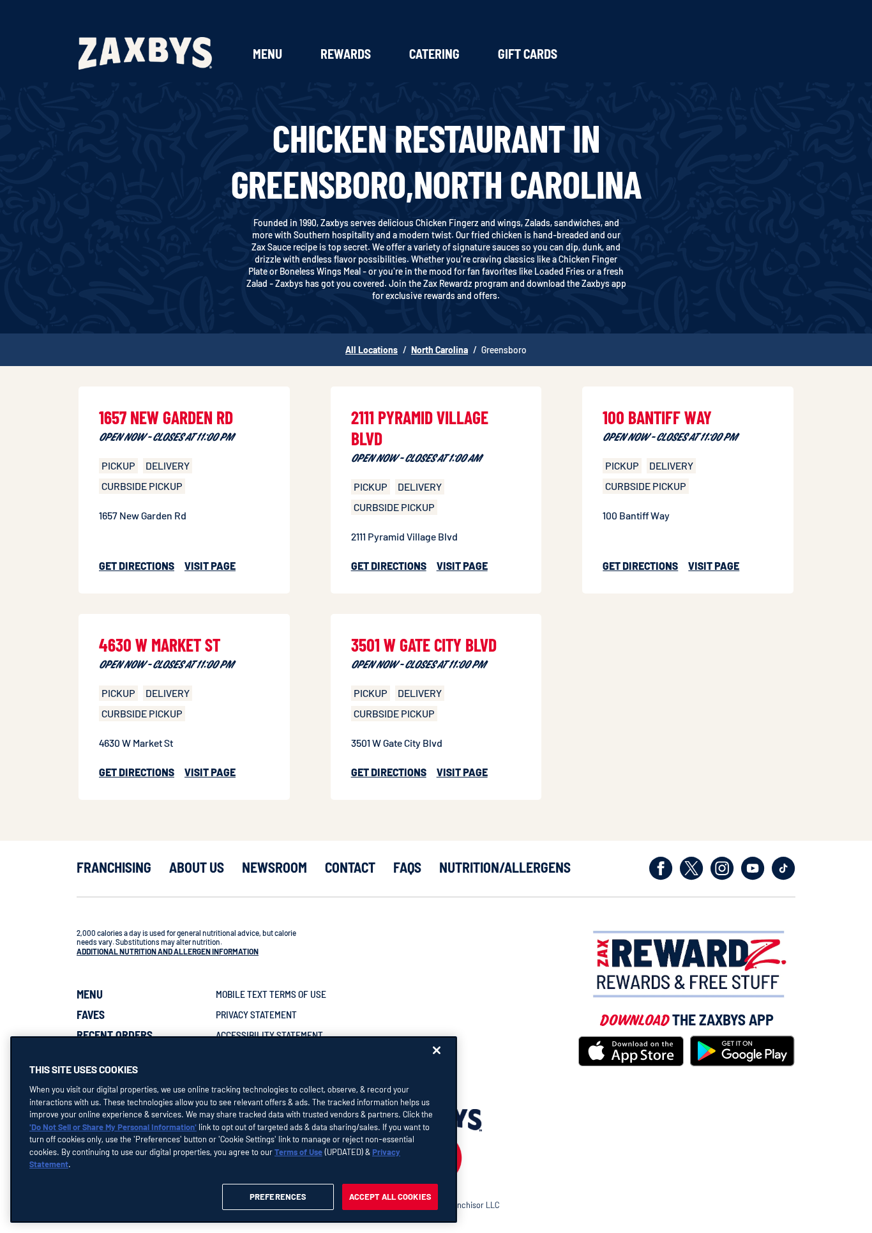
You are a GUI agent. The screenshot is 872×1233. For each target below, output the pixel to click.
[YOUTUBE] (753, 868)
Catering (434, 53)
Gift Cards (527, 53)
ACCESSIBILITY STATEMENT (269, 1035)
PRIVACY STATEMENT (256, 1014)
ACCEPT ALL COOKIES (390, 1196)
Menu (267, 53)
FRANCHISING (114, 867)
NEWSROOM (274, 867)
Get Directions (136, 566)
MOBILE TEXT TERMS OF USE (271, 994)
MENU (90, 994)
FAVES (91, 1014)
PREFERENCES (278, 1196)
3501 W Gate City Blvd (424, 644)
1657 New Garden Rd (166, 417)
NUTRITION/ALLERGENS (505, 867)
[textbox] (196, 947)
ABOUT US (196, 867)
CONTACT (350, 867)
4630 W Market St (159, 644)
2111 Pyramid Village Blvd (419, 427)
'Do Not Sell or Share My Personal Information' (113, 1126)
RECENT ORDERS (115, 1035)
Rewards (345, 53)
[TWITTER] (691, 868)
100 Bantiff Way (657, 417)
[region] (233, 1129)
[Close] (437, 1050)
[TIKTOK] (783, 868)
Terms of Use (298, 1151)
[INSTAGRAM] (722, 868)
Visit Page (210, 566)
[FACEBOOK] (661, 868)
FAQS (407, 867)
